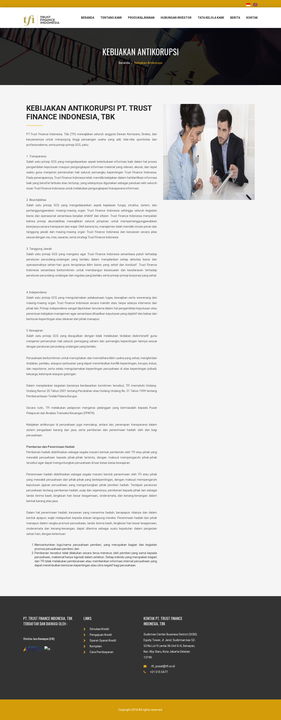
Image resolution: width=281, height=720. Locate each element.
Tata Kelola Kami (211, 17)
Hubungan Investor (176, 17)
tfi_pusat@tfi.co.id (163, 666)
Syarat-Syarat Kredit (103, 640)
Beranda (87, 17)
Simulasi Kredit (99, 629)
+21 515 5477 (159, 672)
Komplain (96, 646)
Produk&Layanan (141, 17)
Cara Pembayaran (101, 652)
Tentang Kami (111, 17)
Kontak (252, 17)
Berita (235, 17)
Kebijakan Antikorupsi (148, 63)
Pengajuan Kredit (101, 634)
